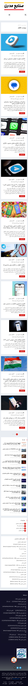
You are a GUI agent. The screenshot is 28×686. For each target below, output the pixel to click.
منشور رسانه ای (19, 682)
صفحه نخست (23, 25)
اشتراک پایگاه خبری (13, 683)
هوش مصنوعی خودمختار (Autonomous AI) (17, 577)
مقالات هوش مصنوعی (20, 528)
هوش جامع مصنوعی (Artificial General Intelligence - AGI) (14, 572)
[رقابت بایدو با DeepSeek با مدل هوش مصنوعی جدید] (23, 450)
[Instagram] (15, 668)
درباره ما (5, 682)
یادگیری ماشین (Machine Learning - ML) (18, 581)
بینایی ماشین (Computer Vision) (19, 544)
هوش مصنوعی (11, 179)
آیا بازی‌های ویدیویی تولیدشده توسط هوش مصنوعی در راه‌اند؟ (12, 455)
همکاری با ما (11, 682)
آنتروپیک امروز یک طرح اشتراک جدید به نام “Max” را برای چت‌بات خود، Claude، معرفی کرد (11, 443)
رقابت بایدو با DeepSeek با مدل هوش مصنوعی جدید (11, 449)
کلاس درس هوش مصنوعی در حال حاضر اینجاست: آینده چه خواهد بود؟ (13, 497)
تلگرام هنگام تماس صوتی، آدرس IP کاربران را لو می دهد (14, 341)
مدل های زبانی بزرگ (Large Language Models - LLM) (15, 565)
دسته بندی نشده (23, 556)
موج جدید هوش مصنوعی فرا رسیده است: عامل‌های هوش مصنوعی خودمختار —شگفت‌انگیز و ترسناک (11, 462)
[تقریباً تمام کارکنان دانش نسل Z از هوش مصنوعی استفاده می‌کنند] (23, 504)
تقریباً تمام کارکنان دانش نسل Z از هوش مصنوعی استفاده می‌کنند (11, 503)
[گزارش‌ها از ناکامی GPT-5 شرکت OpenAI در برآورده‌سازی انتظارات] (23, 480)
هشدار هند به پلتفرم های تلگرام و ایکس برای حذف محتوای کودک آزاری (14, 380)
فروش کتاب (4, 683)
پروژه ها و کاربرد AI (20, 526)
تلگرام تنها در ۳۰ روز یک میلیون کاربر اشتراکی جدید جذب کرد (14, 186)
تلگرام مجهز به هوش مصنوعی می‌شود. (14, 60)
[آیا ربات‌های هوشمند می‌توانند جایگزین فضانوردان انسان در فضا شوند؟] (23, 474)
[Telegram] (18, 668)
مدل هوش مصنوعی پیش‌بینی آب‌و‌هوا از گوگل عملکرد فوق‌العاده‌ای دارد (12, 491)
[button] (25, 15)
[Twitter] (20, 668)
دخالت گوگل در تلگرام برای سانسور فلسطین (14, 266)
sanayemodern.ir (16, 679)
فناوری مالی (24, 563)
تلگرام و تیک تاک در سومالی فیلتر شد (14, 418)
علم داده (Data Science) (21, 560)
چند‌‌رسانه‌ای (11, 53)
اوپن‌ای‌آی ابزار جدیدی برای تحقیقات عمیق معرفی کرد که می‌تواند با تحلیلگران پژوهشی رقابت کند (11, 468)
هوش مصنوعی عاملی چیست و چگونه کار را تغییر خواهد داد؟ (11, 486)
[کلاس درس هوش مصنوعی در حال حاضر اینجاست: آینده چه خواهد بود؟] (23, 498)
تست (25, 551)
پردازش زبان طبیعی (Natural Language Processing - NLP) (14, 546)
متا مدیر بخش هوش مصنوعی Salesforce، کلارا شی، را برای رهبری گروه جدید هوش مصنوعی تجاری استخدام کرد (11, 510)
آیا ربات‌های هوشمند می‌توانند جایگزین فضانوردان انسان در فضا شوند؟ (11, 474)
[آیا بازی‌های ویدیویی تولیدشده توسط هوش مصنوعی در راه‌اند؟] (23, 456)
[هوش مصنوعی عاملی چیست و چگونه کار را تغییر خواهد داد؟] (23, 486)
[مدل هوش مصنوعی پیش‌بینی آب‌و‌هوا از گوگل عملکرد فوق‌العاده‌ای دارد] (23, 492)
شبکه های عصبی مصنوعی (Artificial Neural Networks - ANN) (14, 558)
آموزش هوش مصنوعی (20, 523)
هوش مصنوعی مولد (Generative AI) (19, 579)
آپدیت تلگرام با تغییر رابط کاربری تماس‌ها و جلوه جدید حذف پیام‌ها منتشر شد (14, 228)
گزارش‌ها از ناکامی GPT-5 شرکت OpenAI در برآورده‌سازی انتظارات (12, 480)
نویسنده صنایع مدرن (19, 53)
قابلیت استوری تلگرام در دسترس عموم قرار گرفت (14, 305)
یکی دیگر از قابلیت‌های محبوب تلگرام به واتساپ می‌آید (14, 144)
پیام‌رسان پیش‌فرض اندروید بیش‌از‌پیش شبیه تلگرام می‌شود (14, 103)
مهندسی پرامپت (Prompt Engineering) (18, 570)
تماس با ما (21, 683)
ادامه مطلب (22, 71)
